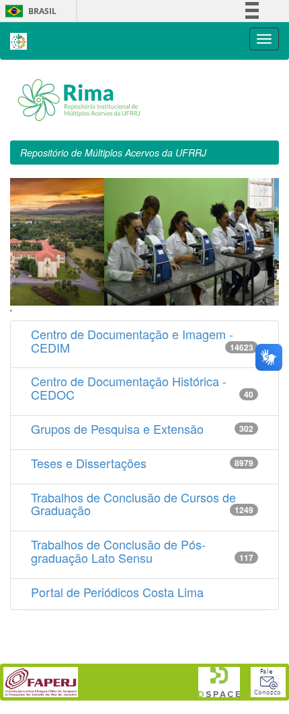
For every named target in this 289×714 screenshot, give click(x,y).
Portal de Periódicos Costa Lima (117, 591)
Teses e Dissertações (89, 463)
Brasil (28, 11)
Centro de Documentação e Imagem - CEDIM (132, 340)
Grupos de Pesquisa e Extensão (117, 428)
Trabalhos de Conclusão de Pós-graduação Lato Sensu (118, 550)
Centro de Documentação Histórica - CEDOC (128, 387)
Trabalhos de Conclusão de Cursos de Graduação (133, 503)
